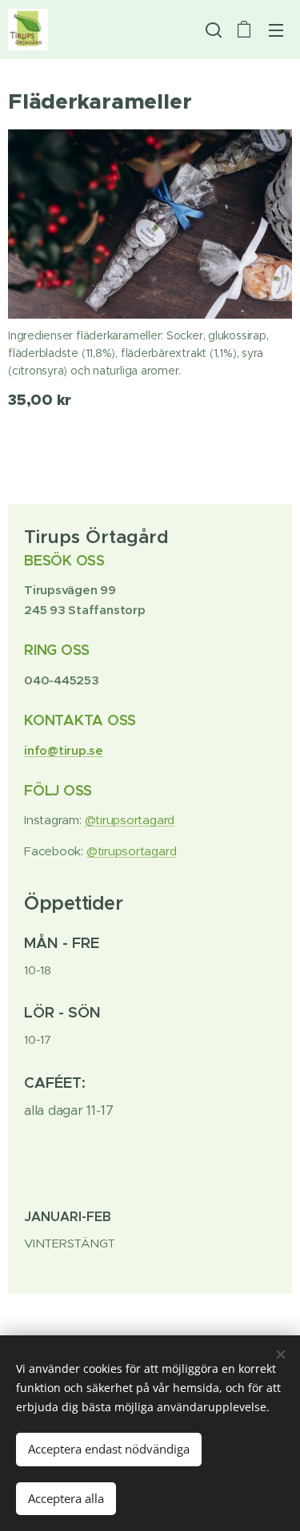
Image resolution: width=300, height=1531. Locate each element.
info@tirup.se (63, 750)
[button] (212, 30)
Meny (276, 30)
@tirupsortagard (130, 819)
